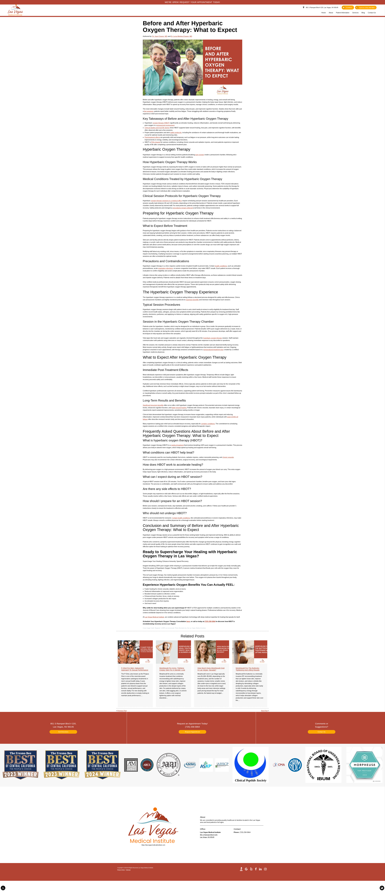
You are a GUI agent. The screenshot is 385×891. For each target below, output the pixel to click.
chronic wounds (228, 457)
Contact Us (322, 732)
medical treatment (177, 445)
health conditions (221, 266)
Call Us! (367, 8)
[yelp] (251, 869)
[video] (242, 869)
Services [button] (355, 13)
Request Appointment (192, 732)
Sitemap (128, 870)
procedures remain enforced (183, 208)
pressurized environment (165, 125)
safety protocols (175, 132)
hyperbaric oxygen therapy (212, 338)
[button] (3, 888)
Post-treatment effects (152, 137)
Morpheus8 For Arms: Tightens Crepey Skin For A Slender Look (172, 669)
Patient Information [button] (342, 13)
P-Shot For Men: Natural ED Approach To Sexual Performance (134, 669)
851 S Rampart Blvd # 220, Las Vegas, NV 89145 (321, 7)
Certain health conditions (181, 518)
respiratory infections (165, 268)
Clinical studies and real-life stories (157, 128)
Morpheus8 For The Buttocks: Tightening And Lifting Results (247, 669)
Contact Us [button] (372, 13)
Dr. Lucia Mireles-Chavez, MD (181, 36)
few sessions (148, 111)
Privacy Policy (121, 870)
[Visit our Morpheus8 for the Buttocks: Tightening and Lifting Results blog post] (249, 652)
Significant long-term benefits (153, 405)
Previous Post (122, 710)
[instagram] (265, 869)
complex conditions (208, 424)
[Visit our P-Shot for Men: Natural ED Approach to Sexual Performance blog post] (135, 652)
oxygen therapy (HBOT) (161, 123)
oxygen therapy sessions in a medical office (166, 201)
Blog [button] (363, 13)
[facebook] (256, 869)
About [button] (331, 13)
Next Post (264, 710)
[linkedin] (260, 869)
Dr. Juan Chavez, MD (159, 36)
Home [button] (323, 13)
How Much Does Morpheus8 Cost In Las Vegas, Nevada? (211, 669)
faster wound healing (179, 408)
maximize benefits (192, 300)
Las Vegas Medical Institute (154, 617)
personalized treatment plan (213, 349)
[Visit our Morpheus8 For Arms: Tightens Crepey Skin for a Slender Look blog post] (173, 652)
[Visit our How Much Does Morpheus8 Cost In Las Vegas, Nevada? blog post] (211, 652)
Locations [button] (349, 7)
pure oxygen (199, 155)
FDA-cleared (155, 142)
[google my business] (246, 869)
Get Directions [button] (63, 732)
